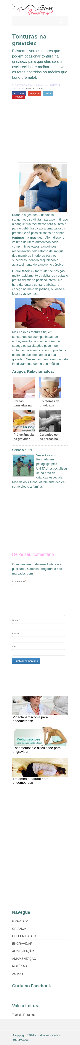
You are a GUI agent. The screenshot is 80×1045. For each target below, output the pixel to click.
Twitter (47, 93)
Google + (34, 93)
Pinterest (18, 96)
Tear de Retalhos (24, 1015)
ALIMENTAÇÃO (23, 951)
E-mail (16, 633)
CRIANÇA (19, 929)
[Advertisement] (40, 135)
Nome (16, 620)
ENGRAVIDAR (22, 943)
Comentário (19, 581)
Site (14, 646)
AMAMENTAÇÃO (24, 959)
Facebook (19, 93)
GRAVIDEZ (20, 921)
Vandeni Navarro (34, 88)
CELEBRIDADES (24, 936)
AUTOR (17, 974)
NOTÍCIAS (19, 966)
